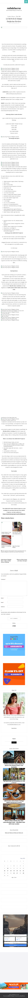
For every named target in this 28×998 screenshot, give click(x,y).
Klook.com (7, 832)
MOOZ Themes (11, 996)
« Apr (12, 877)
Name (2, 598)
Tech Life (18, 16)
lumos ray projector (18, 550)
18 (10, 870)
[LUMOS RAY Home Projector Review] (14, 33)
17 (7, 870)
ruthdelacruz (14, 8)
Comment (3, 579)
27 (17, 873)
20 (17, 870)
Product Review (11, 16)
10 (7, 868)
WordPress (22, 996)
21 (20, 870)
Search (14, 738)
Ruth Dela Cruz (16, 23)
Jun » (15, 877)
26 (14, 873)
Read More (14, 728)
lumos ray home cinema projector (8, 550)
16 (4, 870)
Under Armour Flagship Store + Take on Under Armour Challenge (6, 561)
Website (3, 606)
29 (23, 873)
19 (14, 870)
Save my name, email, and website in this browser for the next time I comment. (13, 613)
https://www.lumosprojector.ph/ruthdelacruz (14, 514)
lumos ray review (15, 551)
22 (23, 870)
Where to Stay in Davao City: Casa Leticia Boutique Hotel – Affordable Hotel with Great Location (14, 822)
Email (2, 602)
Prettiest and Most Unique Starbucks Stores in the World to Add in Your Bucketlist (14, 765)
